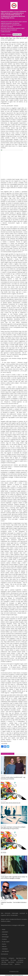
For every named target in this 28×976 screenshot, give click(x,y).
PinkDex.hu (13, 971)
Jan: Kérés (3, 852)
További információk (5, 31)
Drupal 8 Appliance (8, 975)
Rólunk (3, 929)
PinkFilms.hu (4, 921)
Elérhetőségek (5, 936)
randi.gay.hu (15, 925)
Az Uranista (20, 960)
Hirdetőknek (5, 949)
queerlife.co (17, 964)
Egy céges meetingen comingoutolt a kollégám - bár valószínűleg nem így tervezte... (13, 827)
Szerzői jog (4, 934)
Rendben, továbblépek (6, 34)
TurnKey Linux (20, 975)
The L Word (13, 960)
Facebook (4, 939)
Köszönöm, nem (17, 34)
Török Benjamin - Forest (6, 964)
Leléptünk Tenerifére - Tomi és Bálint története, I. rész (14, 903)
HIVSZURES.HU (19, 962)
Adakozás (4, 946)
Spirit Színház (11, 962)
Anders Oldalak (4, 960)
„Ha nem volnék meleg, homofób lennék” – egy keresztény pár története (13, 778)
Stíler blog (3, 962)
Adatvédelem (5, 932)
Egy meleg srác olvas (21, 958)
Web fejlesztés (5, 951)
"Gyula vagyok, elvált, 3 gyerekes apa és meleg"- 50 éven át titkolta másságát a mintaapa (14, 877)
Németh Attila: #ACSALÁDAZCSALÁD (10, 803)
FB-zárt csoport (5, 941)
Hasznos (4, 944)
